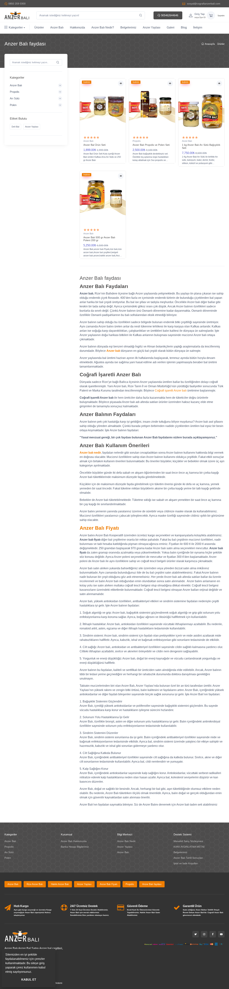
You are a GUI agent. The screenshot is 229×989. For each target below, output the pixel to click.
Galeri (170, 27)
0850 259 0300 (17, 3)
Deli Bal (15, 126)
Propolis (137, 141)
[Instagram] (204, 934)
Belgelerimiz (128, 27)
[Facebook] (212, 934)
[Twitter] (195, 934)
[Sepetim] (211, 15)
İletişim (197, 27)
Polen (7, 857)
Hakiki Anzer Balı (60, 884)
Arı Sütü (9, 852)
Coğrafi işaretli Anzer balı (171, 390)
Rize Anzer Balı (35, 884)
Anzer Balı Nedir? (102, 27)
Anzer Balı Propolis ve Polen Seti (151, 144)
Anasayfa (210, 44)
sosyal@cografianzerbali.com (203, 3)
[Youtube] (221, 934)
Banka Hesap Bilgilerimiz (75, 846)
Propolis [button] (14, 91)
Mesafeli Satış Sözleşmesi (188, 841)
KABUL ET (28, 979)
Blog (184, 27)
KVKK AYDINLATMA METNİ (189, 846)
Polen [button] (13, 105)
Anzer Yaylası (151, 27)
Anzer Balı (57, 27)
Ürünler (39, 27)
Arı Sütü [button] (14, 98)
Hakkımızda (77, 27)
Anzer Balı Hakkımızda (74, 841)
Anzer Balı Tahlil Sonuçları (188, 857)
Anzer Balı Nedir (126, 841)
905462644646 (169, 15)
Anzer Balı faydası (152, 884)
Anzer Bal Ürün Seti (94, 144)
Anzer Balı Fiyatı (108, 884)
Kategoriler (16, 27)
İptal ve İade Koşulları (186, 863)
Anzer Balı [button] (16, 85)
